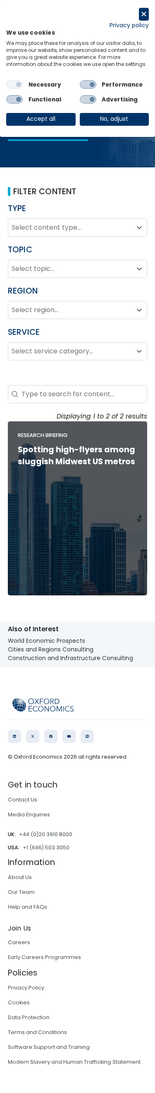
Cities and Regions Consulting (50, 649)
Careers (19, 942)
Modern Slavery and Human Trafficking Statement (74, 1061)
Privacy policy (129, 25)
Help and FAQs (27, 906)
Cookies (19, 1002)
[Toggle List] (139, 227)
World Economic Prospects (46, 641)
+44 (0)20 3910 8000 (45, 834)
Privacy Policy (26, 987)
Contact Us (22, 799)
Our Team (21, 892)
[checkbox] (14, 84)
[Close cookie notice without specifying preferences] (144, 14)
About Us (20, 877)
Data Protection (29, 1017)
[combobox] (70, 227)
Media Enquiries (29, 814)
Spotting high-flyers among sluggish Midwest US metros (76, 455)
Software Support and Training (49, 1047)
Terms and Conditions (37, 1032)
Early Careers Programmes (44, 957)
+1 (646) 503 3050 (46, 847)
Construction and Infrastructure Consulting (70, 658)
